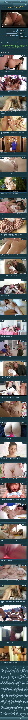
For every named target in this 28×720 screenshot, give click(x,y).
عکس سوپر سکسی (20, 680)
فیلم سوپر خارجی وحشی (10, 685)
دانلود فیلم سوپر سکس (9, 698)
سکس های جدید (9, 703)
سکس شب (11, 715)
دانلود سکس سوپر (20, 667)
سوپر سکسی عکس (7, 702)
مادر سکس (7, 704)
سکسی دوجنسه (13, 707)
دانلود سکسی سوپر (5, 708)
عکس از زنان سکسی (20, 715)
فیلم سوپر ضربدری (20, 696)
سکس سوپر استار (15, 677)
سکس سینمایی (13, 708)
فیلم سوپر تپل (12, 684)
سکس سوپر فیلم (6, 678)
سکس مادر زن (22, 698)
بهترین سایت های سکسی (18, 702)
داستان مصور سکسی (15, 704)
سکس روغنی (17, 703)
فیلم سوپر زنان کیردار (12, 689)
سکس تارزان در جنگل (13, 676)
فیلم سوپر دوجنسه (24, 688)
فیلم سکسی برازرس (20, 713)
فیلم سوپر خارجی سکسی (22, 685)
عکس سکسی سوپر (10, 680)
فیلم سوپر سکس (23, 1)
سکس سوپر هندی (16, 679)
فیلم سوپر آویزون (21, 683)
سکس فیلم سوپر (8, 679)
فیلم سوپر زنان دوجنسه (23, 689)
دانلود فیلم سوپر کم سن (18, 671)
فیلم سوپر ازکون (13, 683)
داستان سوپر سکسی (23, 666)
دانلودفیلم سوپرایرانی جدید (10, 672)
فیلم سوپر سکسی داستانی (8, 694)
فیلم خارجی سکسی (10, 713)
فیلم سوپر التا (6, 683)
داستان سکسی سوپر (13, 666)
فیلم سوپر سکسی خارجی (16, 692)
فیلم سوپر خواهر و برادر (16, 686)
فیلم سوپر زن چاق (5, 688)
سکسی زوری (23, 703)
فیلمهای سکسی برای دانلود (18, 710)
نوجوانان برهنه (16, 42)
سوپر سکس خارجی (19, 673)
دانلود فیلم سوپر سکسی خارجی (17, 670)
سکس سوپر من (24, 679)
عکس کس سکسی (15, 706)
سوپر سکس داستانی (9, 673)
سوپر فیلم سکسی (10, 674)
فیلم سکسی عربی (24, 709)
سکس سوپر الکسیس (5, 677)
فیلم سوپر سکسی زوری (22, 695)
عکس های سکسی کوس (6, 710)
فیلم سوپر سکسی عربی (11, 695)
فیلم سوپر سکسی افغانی (9, 690)
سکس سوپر (22, 677)
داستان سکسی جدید (9, 701)
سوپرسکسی (20, 707)
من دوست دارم (12, 31)
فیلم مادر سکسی (24, 712)
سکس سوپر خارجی (15, 678)
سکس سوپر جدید (24, 678)
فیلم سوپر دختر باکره (6, 686)
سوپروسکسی (21, 676)
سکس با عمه (10, 709)
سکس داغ (6, 707)
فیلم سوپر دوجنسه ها (14, 688)
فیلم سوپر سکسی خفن (20, 694)
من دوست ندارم (12, 35)
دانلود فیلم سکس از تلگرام (12, 714)
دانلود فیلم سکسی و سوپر (22, 672)
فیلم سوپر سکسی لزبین (6, 42)
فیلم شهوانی (12, 700)
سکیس (16, 698)
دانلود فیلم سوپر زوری (14, 669)
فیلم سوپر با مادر (19, 684)
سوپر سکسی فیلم (19, 674)
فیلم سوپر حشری (4, 684)
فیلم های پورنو (8, 712)
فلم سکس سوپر (21, 682)
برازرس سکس (18, 700)
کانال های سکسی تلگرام (18, 716)
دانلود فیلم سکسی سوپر (7, 671)
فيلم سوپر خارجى (13, 682)
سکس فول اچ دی (21, 708)
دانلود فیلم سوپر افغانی (10, 667)
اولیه (18, 718)
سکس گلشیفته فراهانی (19, 701)
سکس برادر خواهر (16, 712)
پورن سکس (16, 709)
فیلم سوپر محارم (13, 697)
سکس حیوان (7, 706)
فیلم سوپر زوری (19, 690)
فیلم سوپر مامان (21, 697)
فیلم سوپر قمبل (11, 696)
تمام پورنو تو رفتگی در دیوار (20, 4)
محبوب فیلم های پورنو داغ (11, 1)
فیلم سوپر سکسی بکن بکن (11, 691)
